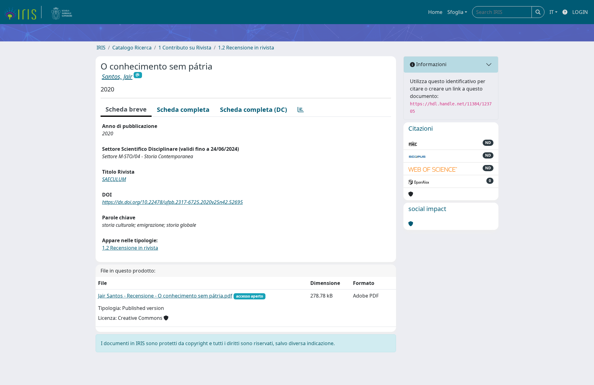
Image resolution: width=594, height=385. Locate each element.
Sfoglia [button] (455, 12)
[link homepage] (22, 12)
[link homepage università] (61, 12)
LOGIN (580, 12)
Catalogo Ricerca (132, 47)
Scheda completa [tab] (183, 109)
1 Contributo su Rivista (184, 47)
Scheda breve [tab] (126, 109)
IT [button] (551, 12)
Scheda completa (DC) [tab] (253, 109)
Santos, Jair (117, 76)
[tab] (300, 109)
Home (435, 12)
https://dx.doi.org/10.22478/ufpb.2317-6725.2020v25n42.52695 (172, 202)
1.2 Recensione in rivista (246, 47)
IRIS (101, 47)
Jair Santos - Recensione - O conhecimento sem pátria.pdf (165, 295)
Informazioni (430, 64)
